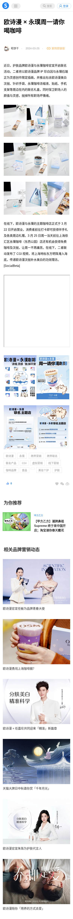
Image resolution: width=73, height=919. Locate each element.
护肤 (57, 470)
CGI (24, 463)
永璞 (22, 455)
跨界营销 (36, 455)
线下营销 (53, 463)
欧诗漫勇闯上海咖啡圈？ (19, 668)
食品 (24, 470)
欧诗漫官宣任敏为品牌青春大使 (24, 608)
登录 (65, 6)
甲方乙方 (38, 515)
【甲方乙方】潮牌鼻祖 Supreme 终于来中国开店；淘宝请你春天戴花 (50, 526)
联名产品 (11, 463)
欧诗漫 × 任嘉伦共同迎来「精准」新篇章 (30, 728)
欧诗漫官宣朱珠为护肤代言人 (22, 848)
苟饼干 (15, 48)
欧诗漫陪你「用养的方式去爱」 (24, 908)
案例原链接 (58, 48)
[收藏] (57, 484)
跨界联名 (52, 455)
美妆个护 (43, 470)
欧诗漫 (10, 455)
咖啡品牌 (11, 470)
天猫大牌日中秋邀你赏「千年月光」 (27, 788)
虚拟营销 (37, 463)
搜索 (49, 6)
